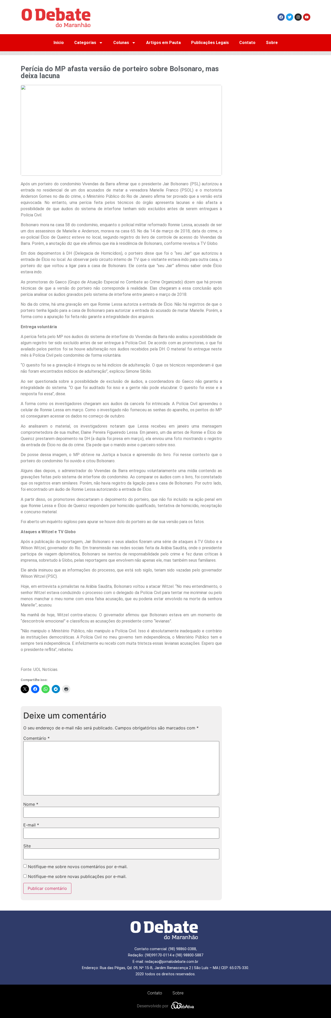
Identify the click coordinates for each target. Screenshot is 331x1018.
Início (59, 42)
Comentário (36, 738)
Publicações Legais (210, 42)
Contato (247, 42)
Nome (30, 804)
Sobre (272, 42)
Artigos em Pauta (163, 42)
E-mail (31, 825)
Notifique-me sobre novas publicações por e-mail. (77, 876)
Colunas (121, 42)
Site (27, 846)
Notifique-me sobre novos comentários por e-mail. (77, 867)
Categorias (85, 42)
